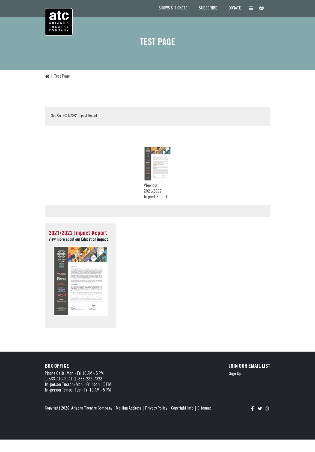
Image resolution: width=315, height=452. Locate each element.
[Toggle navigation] (251, 8)
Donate (235, 8)
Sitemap (204, 408)
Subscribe (208, 8)
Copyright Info (182, 408)
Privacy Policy (156, 408)
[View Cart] (261, 8)
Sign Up (235, 374)
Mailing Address (128, 408)
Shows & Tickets (173, 8)
